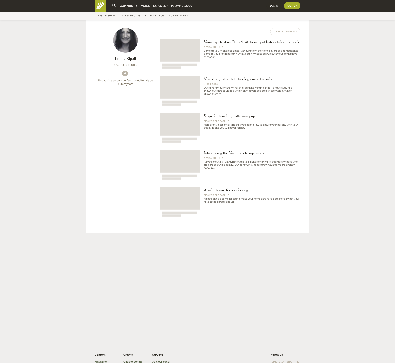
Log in (274, 5)
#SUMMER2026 (181, 6)
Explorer (160, 6)
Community (129, 6)
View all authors (285, 31)
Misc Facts (211, 84)
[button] (125, 73)
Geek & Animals (213, 47)
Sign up (292, 5)
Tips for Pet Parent (216, 121)
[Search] (114, 5)
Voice (145, 6)
